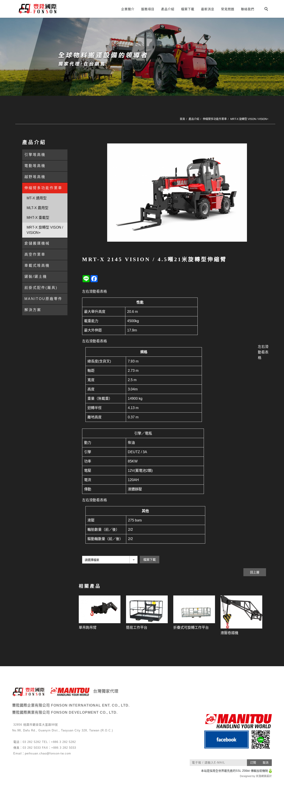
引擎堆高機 (34, 155)
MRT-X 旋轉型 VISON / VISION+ (249, 119)
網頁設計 (266, 776)
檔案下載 (187, 9)
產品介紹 (167, 9)
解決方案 (32, 310)
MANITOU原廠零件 (43, 299)
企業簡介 (127, 9)
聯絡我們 (247, 9)
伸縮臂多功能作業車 (215, 119)
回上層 (254, 572)
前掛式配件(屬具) (40, 288)
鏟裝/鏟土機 (35, 276)
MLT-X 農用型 (37, 208)
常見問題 (227, 9)
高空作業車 (34, 254)
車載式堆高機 (37, 265)
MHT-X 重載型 (38, 217)
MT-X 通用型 (37, 198)
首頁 (182, 119)
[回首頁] (55, 8)
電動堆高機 (34, 166)
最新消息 (207, 9)
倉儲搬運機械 (37, 243)
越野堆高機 (34, 177)
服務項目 (147, 9)
